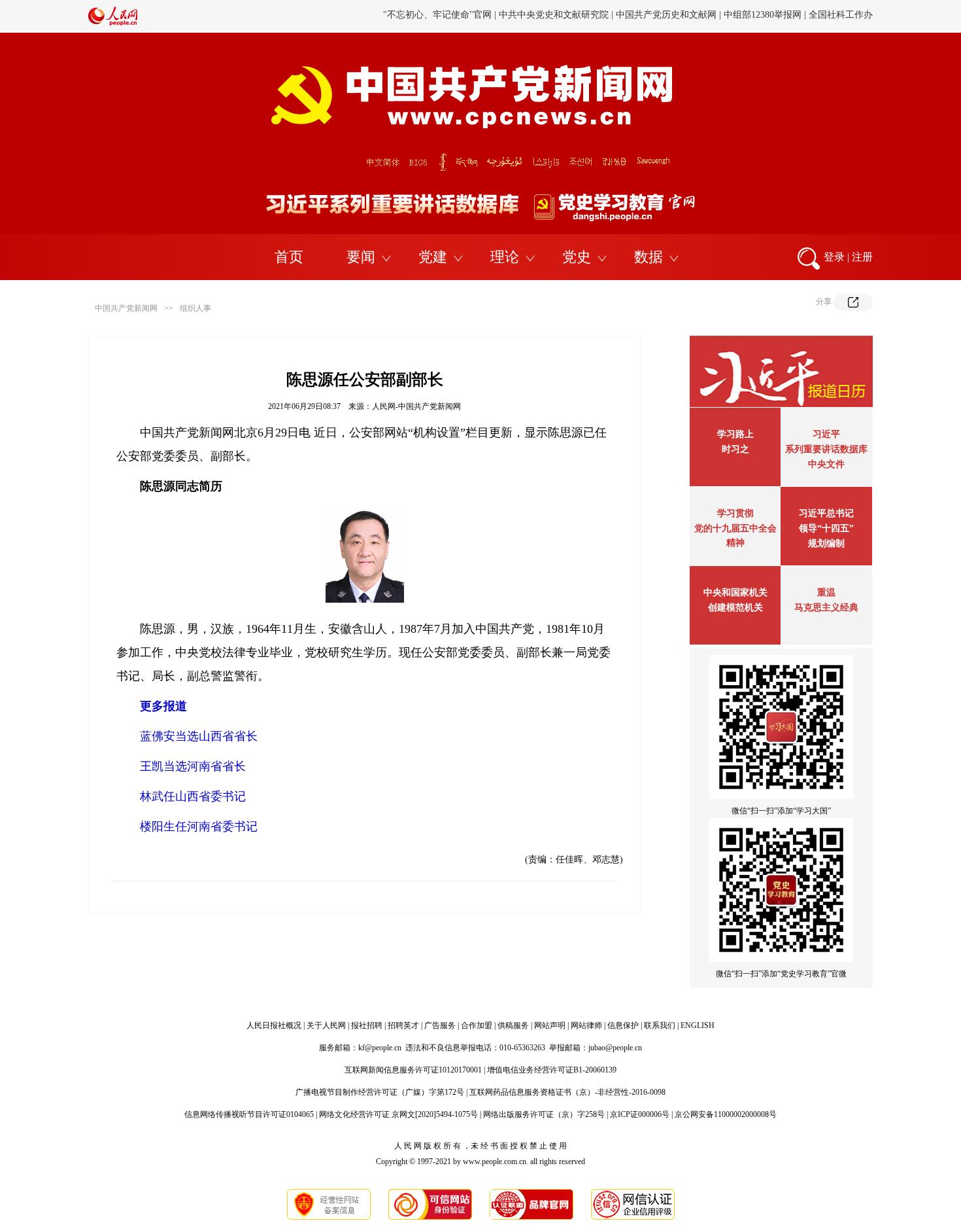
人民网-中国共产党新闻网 (416, 406)
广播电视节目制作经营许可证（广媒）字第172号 (379, 1092)
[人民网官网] (112, 22)
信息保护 (623, 1025)
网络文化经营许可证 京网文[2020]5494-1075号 (398, 1114)
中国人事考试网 (558, 16)
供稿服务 (513, 1025)
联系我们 (659, 1025)
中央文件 (826, 464)
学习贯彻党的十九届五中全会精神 (735, 528)
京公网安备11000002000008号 (726, 1114)
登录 (834, 256)
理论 (504, 257)
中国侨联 (668, 16)
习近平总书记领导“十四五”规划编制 (826, 528)
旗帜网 (504, 16)
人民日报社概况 (273, 1025)
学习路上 (735, 434)
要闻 (360, 257)
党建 (432, 257)
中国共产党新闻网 (126, 308)
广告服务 (440, 1025)
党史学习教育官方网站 (439, 16)
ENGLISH (698, 1025)
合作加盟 (476, 1025)
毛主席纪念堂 (721, 16)
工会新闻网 (620, 16)
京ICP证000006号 (639, 1114)
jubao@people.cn (615, 1047)
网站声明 (549, 1025)
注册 (862, 256)
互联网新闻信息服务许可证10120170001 (413, 1069)
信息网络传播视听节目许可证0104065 (249, 1114)
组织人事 (195, 308)
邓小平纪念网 (845, 16)
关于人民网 (326, 1025)
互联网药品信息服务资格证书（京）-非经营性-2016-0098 (567, 1092)
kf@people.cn (379, 1047)
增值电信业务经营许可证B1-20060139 (551, 1069)
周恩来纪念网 (783, 16)
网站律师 (586, 1025)
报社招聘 (366, 1025)
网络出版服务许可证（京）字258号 (544, 1114)
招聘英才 (403, 1025)
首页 (289, 257)
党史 (576, 257)
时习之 (735, 449)
